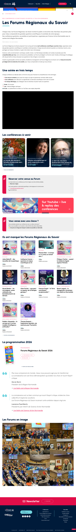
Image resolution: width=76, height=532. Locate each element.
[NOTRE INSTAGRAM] (23, 516)
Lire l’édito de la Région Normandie (26, 388)
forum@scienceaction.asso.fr (17, 188)
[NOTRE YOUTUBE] (29, 516)
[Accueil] (2, 13)
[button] (14, 431)
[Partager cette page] (72, 14)
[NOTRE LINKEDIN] (27, 516)
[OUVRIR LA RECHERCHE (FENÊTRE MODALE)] (70, 3)
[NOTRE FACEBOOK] (25, 516)
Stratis (73, 529)
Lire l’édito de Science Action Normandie (28, 410)
